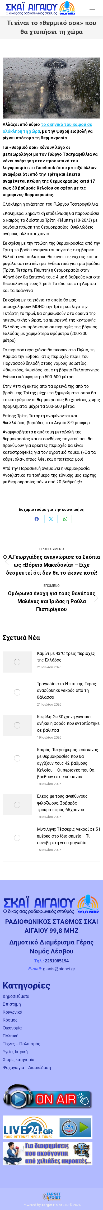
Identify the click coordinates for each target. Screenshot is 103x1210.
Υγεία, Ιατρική (15, 1052)
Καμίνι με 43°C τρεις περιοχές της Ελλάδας (66, 657)
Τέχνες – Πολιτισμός (21, 1044)
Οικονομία (12, 1028)
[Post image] (17, 662)
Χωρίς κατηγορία (18, 1059)
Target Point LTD (55, 1205)
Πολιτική (10, 1036)
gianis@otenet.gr (59, 969)
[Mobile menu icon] (92, 8)
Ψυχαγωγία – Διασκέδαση (27, 1067)
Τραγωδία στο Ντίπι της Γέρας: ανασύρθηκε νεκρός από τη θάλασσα (67, 690)
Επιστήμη (12, 1004)
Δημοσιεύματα (16, 996)
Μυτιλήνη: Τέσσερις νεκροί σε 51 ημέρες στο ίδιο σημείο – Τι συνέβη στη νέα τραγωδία (68, 836)
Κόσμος (10, 1020)
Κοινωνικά (12, 1012)
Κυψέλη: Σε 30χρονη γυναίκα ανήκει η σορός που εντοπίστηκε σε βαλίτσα (68, 723)
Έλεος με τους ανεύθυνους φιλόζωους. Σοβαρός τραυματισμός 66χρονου (62, 803)
